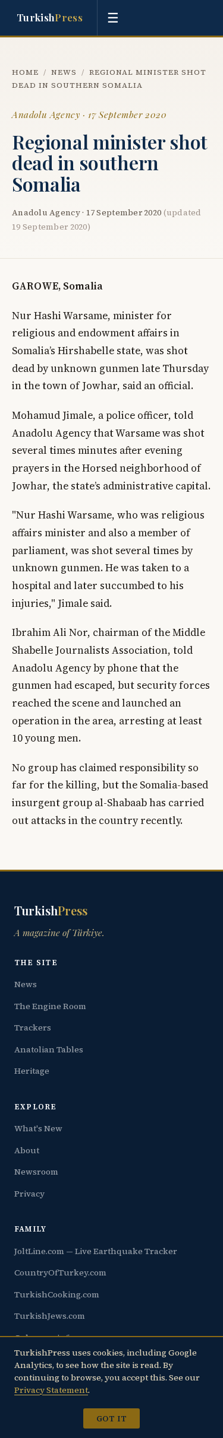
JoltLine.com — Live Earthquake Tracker (95, 1251)
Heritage (31, 1071)
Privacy (29, 1194)
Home (25, 72)
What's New (38, 1128)
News (64, 72)
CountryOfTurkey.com (60, 1272)
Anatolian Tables (48, 1049)
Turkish (50, 17)
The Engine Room (50, 1006)
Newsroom (36, 1172)
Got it (111, 1418)
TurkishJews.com (49, 1316)
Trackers (32, 1027)
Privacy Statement (51, 1390)
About (26, 1150)
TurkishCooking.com (56, 1294)
